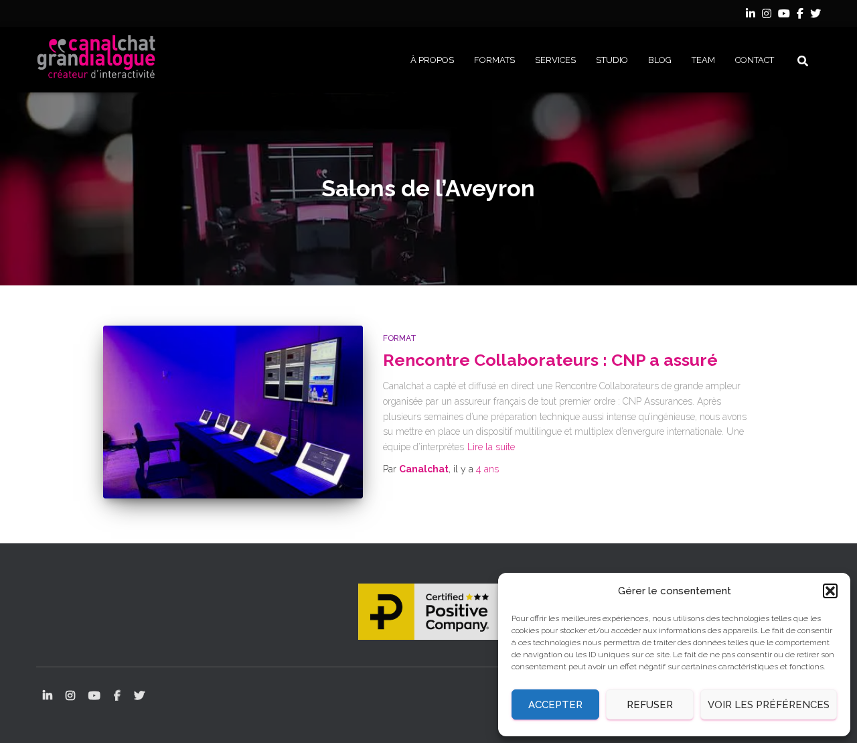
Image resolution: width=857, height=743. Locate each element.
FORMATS (494, 60)
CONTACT (754, 60)
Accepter (555, 705)
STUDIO (612, 60)
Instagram (766, 15)
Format (399, 338)
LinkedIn (750, 15)
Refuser (650, 705)
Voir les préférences (769, 705)
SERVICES (555, 60)
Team (703, 60)
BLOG (660, 60)
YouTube (784, 15)
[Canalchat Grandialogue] (96, 59)
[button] (830, 591)
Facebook (800, 15)
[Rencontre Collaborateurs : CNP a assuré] (232, 412)
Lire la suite (491, 447)
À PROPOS (432, 60)
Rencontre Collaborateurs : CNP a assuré (550, 360)
